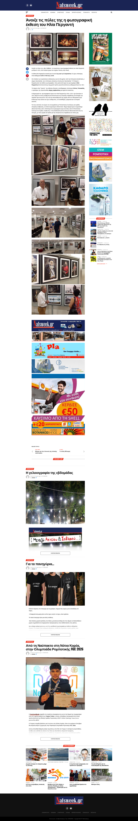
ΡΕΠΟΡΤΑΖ (94, 12)
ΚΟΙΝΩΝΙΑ (52, 12)
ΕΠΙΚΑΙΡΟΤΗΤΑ (44, 12)
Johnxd (33, 477)
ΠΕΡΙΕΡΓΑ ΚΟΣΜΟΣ (76, 12)
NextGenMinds (34, 714)
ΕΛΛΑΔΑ (68, 12)
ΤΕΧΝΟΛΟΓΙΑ (86, 12)
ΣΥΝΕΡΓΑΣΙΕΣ (60, 12)
